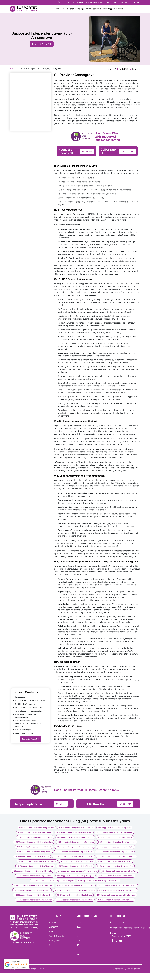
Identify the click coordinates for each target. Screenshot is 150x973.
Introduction (20, 697)
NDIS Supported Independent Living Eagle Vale (34, 876)
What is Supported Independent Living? (30, 711)
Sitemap (52, 945)
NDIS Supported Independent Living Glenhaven (35, 866)
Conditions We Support (78, 9)
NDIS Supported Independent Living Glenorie (75, 866)
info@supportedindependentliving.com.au (94, 2)
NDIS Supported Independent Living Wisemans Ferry (77, 871)
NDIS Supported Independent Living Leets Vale (115, 866)
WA (77, 954)
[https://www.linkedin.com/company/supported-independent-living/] (116, 940)
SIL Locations (94, 9)
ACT (78, 940)
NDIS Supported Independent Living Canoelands (37, 861)
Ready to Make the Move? (25, 733)
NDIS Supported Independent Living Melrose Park (34, 842)
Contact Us (135, 2)
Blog (116, 2)
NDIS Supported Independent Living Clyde (114, 827)
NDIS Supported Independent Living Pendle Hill (115, 847)
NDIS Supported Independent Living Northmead (116, 842)
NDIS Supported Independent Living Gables (114, 861)
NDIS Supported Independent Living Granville (35, 837)
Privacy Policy (55, 940)
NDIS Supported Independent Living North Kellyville (32, 871)
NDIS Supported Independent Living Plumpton (34, 900)
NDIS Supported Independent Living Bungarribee (33, 895)
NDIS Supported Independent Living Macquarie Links (98, 880)
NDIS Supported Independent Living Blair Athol (119, 871)
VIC (78, 931)
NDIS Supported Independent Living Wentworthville (73, 856)
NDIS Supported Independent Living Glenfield (115, 876)
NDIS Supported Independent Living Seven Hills (115, 852)
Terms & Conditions (57, 936)
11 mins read (135, 69)
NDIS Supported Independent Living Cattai (77, 861)
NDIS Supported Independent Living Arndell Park (117, 890)
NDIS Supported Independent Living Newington (75, 842)
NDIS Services (60, 9)
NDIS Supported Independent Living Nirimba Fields (116, 895)
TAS (78, 949)
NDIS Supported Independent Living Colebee (74, 895)
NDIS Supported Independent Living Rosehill (34, 852)
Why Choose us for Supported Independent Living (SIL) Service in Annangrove (28, 723)
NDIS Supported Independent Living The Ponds (115, 900)
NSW (78, 927)
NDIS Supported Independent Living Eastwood (74, 832)
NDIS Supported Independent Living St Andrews (75, 885)
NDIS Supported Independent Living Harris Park (75, 837)
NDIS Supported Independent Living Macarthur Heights (53, 880)
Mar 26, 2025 (123, 69)
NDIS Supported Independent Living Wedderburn (117, 885)
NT (77, 945)
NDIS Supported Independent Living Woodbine (32, 890)
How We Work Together (24, 730)
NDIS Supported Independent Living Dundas (34, 832)
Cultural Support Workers (112, 9)
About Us (124, 2)
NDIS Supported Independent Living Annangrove (116, 856)
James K (112, 69)
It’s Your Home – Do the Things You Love (30, 700)
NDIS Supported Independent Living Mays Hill (115, 837)
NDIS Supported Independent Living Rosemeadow (33, 885)
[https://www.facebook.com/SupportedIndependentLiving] (112, 940)
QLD (78, 922)
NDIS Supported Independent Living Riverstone (75, 900)
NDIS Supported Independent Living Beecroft (36, 827)
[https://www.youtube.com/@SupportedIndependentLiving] (120, 940)
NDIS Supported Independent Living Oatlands (34, 847)
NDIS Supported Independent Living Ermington (114, 832)
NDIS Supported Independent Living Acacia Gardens (75, 890)
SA (77, 936)
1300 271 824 (65, 2)
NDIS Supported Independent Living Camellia (76, 827)
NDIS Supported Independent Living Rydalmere (74, 852)
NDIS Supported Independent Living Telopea (32, 856)
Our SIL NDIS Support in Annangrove (29, 707)
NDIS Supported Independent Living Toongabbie (74, 847)
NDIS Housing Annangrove (25, 704)
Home (12, 68)
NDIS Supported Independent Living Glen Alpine (75, 876)
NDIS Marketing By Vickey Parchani (125, 968)
